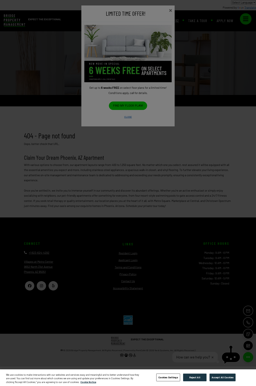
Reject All (194, 377)
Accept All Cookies (223, 377)
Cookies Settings (168, 377)
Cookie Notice (88, 382)
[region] (128, 377)
